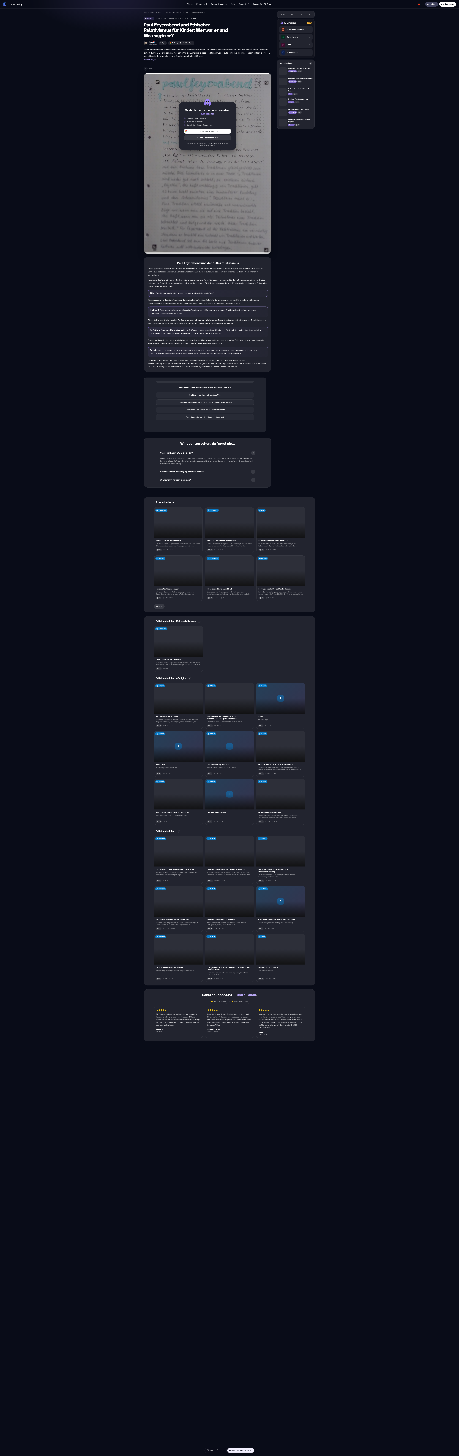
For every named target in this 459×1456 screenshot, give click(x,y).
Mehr (158, 606)
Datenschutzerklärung (207, 145)
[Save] (292, 14)
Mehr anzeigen (150, 59)
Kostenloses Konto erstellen (240, 1450)
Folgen (162, 43)
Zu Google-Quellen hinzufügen (182, 43)
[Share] (301, 14)
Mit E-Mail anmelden (209, 138)
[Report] (310, 14)
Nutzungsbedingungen (218, 143)
